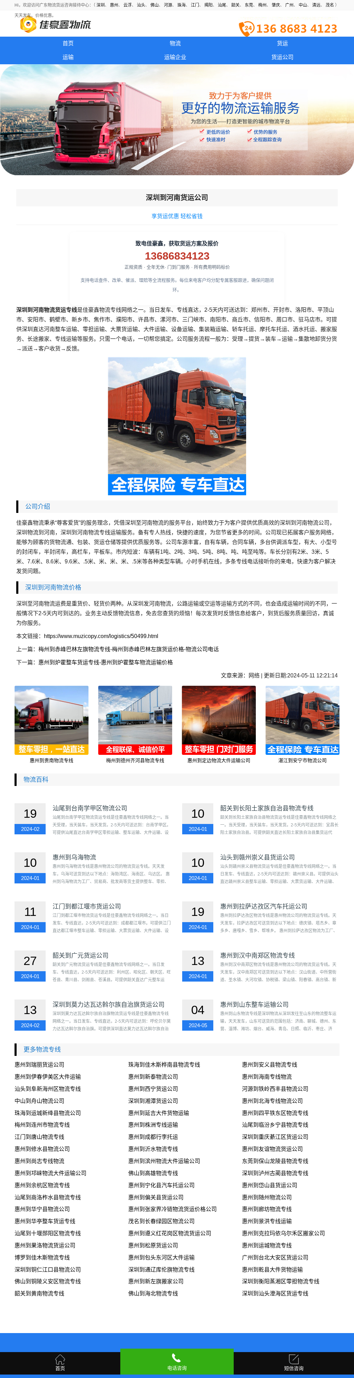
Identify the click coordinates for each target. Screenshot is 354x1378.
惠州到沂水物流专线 (153, 1149)
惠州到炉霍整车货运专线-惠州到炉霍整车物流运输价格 (105, 662)
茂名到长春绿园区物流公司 (161, 1221)
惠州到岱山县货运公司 (269, 1185)
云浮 (127, 5)
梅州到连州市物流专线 (42, 1125)
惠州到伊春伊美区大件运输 (48, 1077)
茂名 (330, 5)
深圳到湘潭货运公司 (153, 1101)
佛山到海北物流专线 (153, 1293)
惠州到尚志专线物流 (39, 1161)
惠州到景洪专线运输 (267, 1221)
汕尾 (222, 5)
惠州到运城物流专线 (267, 1245)
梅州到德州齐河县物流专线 (135, 760)
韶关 (235, 5)
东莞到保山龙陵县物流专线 (275, 1161)
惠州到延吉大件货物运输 (158, 1113)
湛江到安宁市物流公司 (302, 760)
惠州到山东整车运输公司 (254, 1004)
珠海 (181, 5)
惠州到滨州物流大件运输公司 (164, 1161)
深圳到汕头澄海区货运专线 (275, 1293)
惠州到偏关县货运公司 (156, 1197)
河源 (168, 5)
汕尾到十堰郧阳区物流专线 (48, 1233)
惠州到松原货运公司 (153, 1245)
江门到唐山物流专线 (39, 1137)
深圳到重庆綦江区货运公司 (275, 1137)
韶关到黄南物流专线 (39, 1293)
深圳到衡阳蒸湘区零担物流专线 (280, 1281)
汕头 (141, 5)
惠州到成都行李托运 (153, 1137)
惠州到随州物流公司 (267, 1197)
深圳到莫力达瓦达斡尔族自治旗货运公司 (109, 1004)
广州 (289, 5)
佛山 (154, 5)
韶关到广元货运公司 (81, 955)
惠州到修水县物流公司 (42, 1149)
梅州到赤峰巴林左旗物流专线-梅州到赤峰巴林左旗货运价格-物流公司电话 (128, 649)
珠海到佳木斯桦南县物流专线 (164, 1065)
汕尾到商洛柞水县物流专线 (48, 1197)
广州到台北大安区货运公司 (275, 1257)
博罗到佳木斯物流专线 (42, 1257)
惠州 (114, 5)
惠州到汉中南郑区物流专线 (257, 955)
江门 (195, 5)
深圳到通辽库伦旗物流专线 (161, 1270)
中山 (303, 5)
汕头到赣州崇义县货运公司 (257, 857)
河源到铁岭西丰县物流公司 (275, 1089)
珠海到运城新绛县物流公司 (48, 1113)
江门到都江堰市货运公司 (87, 906)
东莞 (249, 5)
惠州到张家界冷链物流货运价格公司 (172, 1209)
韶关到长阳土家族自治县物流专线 (267, 808)
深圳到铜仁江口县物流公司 (48, 1270)
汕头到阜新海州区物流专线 (48, 1089)
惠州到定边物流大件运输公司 (218, 760)
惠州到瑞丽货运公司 (39, 1065)
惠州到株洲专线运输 (153, 1125)
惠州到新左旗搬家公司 (156, 1281)
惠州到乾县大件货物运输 (272, 1270)
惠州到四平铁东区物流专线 (275, 1113)
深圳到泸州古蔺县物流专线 (275, 1173)
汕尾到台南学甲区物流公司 (90, 808)
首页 (68, 43)
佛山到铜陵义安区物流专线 (48, 1281)
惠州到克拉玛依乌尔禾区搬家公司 (283, 1233)
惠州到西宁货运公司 (153, 1089)
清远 (316, 5)
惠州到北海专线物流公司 (272, 1101)
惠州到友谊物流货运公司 (272, 1149)
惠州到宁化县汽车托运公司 (161, 1185)
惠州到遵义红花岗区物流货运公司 (169, 1233)
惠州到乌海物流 (74, 857)
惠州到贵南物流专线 (51, 760)
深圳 (100, 5)
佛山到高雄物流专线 (153, 1173)
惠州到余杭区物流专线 (42, 1185)
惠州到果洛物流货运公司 (45, 1245)
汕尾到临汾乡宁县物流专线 (275, 1125)
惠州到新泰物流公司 (153, 1077)
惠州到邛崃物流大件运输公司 (50, 1173)
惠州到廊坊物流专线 (267, 1209)
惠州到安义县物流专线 (269, 1065)
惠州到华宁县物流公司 (42, 1209)
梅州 (262, 5)
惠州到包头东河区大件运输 (161, 1257)
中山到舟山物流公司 (39, 1101)
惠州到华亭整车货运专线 (45, 1221)
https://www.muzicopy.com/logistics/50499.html (101, 636)
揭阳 (208, 5)
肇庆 (276, 5)
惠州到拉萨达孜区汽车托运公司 (263, 906)
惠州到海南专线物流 (267, 1077)
